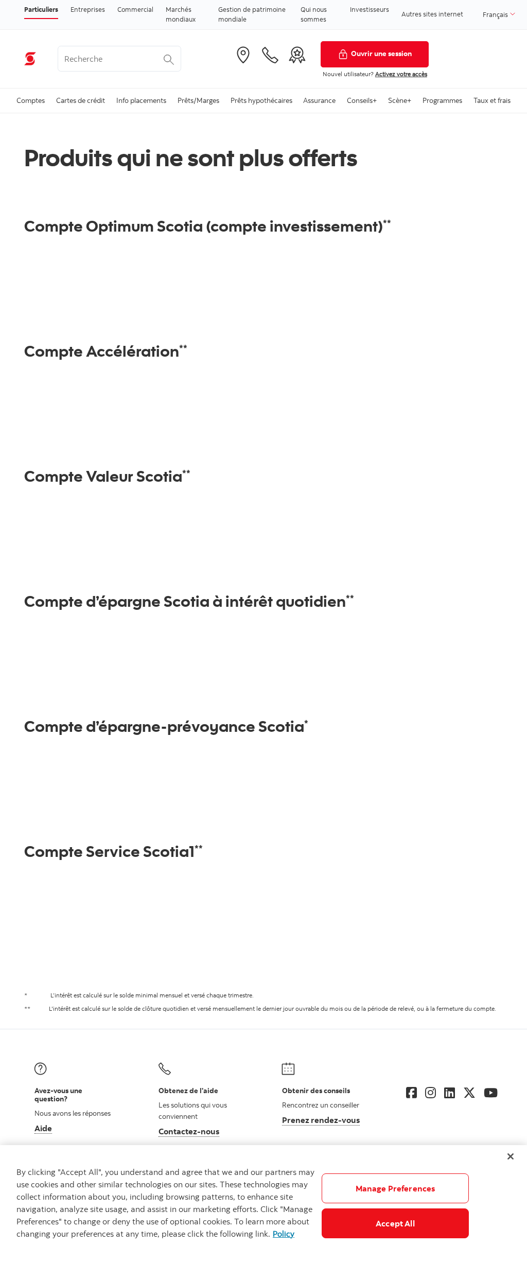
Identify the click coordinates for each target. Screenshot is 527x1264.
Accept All (395, 1223)
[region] (263, 1204)
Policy (283, 1233)
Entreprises (88, 9)
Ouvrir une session (381, 53)
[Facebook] (411, 1092)
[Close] (510, 1156)
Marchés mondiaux (181, 14)
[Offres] (297, 55)
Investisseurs (369, 9)
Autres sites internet (432, 14)
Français (496, 14)
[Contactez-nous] (270, 55)
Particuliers (41, 9)
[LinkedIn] (449, 1092)
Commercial (135, 9)
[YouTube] (491, 1092)
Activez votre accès (401, 74)
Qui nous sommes (314, 14)
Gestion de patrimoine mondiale (252, 14)
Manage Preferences (395, 1188)
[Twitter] (469, 1092)
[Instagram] (430, 1092)
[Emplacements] (243, 55)
